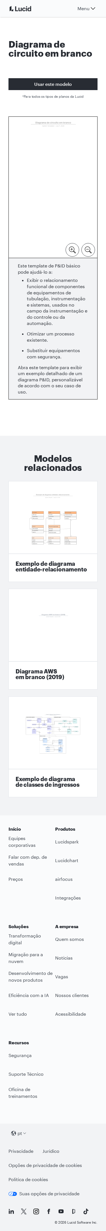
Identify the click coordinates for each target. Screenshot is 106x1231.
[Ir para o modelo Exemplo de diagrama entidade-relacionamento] (53, 531)
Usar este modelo (53, 84)
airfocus (64, 879)
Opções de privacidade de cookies (45, 1165)
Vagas (61, 976)
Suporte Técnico (26, 1074)
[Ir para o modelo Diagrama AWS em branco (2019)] (53, 639)
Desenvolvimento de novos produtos (30, 977)
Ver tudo (17, 1014)
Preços (15, 879)
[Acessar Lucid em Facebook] (48, 1211)
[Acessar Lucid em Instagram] (36, 1211)
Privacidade (20, 1151)
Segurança (20, 1055)
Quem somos (69, 939)
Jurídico (50, 1151)
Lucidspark (67, 841)
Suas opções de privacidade (49, 1193)
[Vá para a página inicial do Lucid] (27, 8)
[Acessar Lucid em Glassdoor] (73, 1211)
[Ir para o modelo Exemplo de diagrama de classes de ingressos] (53, 747)
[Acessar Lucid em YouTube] (61, 1211)
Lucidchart (66, 860)
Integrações (68, 897)
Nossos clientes (72, 995)
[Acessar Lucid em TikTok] (86, 1211)
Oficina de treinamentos (22, 1093)
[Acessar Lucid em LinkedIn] (11, 1211)
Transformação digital (24, 939)
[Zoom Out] (88, 249)
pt (20, 1133)
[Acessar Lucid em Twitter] (24, 1211)
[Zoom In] (72, 249)
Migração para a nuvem (25, 958)
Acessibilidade (70, 1014)
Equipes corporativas (22, 842)
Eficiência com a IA (28, 995)
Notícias (64, 957)
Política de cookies (28, 1179)
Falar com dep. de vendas (27, 860)
